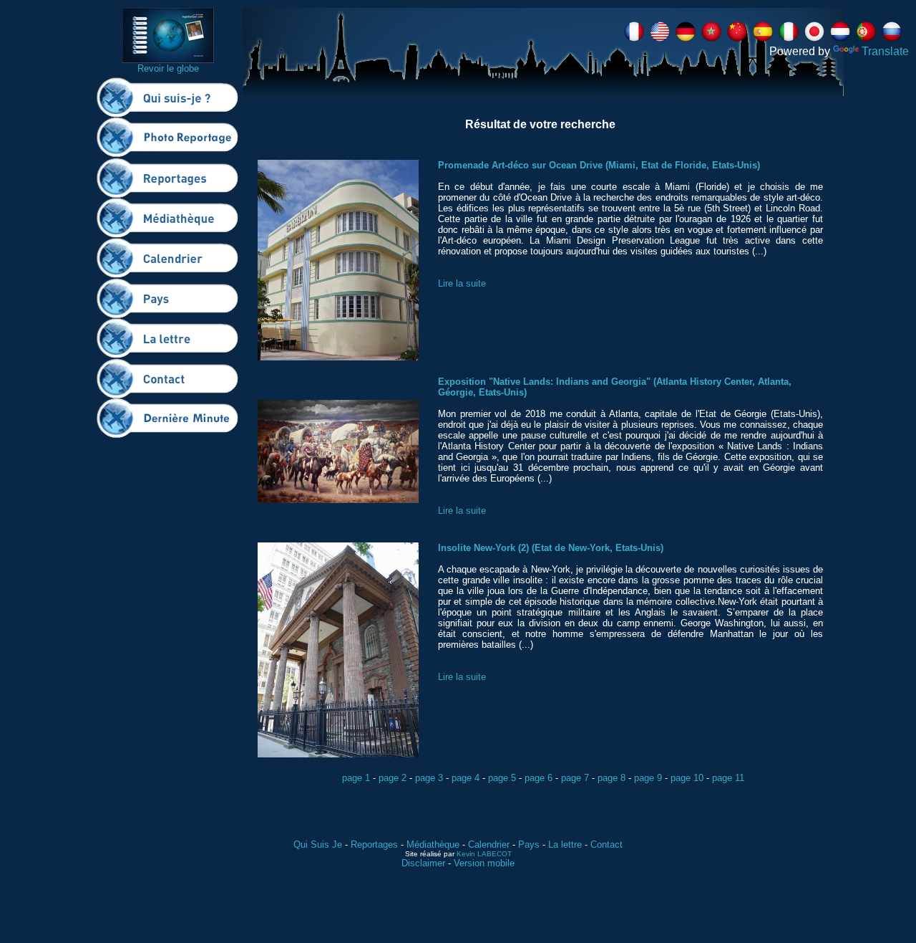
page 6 (538, 777)
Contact (606, 844)
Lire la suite (462, 283)
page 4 (465, 777)
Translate (885, 51)
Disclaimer (423, 863)
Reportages (374, 844)
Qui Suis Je (317, 844)
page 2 (392, 777)
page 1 (356, 777)
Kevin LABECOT (484, 854)
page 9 (648, 777)
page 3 (429, 777)
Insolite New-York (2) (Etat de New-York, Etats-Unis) (550, 547)
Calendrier (489, 844)
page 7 (575, 777)
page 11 (728, 777)
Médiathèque (432, 844)
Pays (529, 844)
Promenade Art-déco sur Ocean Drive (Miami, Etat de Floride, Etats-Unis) (599, 165)
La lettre (565, 844)
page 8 (611, 777)
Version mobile (484, 863)
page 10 (687, 777)
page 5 (502, 777)
